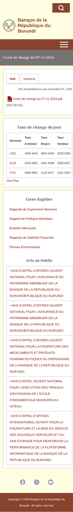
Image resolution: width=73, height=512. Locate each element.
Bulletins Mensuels (23, 228)
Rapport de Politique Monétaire (31, 218)
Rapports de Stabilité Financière (32, 237)
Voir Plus (12, 180)
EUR (13, 163)
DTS (13, 172)
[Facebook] (22, 482)
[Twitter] (36, 482)
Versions (29, 78)
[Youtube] (51, 482)
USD (13, 153)
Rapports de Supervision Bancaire (33, 209)
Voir (13, 78)
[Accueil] (9, 25)
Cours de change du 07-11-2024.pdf (37, 98)
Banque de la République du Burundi (34, 25)
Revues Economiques (25, 247)
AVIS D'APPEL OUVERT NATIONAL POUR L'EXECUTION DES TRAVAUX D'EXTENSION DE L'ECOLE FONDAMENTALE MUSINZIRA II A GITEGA (36, 394)
